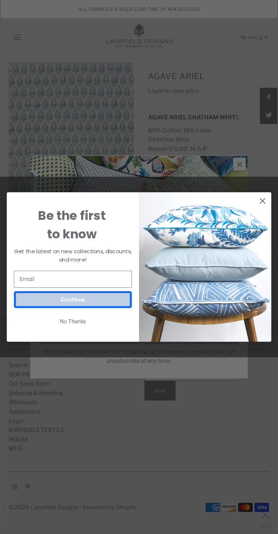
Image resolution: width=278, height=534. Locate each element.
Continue (73, 299)
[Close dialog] (263, 201)
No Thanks (73, 321)
